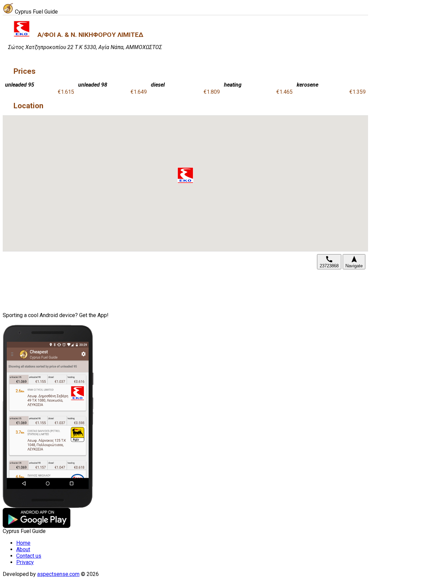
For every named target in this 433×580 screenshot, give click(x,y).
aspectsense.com (58, 574)
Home (23, 543)
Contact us (28, 556)
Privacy (25, 562)
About (23, 549)
